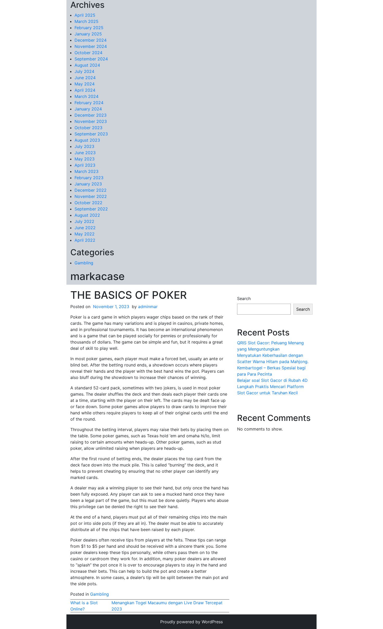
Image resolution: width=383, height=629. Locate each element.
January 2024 (88, 108)
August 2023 (87, 140)
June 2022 (85, 227)
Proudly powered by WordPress (191, 621)
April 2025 (85, 15)
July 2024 (84, 71)
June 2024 (85, 77)
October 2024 (88, 52)
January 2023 (88, 183)
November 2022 (91, 196)
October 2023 (88, 127)
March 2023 (86, 171)
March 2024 (86, 96)
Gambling (84, 262)
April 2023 (85, 165)
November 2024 (91, 46)
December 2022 (91, 190)
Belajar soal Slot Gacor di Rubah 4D (272, 380)
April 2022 (85, 240)
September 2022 (91, 208)
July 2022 (84, 221)
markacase (97, 276)
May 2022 (85, 233)
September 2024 (91, 58)
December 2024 (91, 40)
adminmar (148, 306)
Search (244, 298)
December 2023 (91, 115)
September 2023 (91, 133)
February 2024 (89, 102)
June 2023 (85, 152)
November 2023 (91, 121)
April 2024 (85, 90)
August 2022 (87, 215)
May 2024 (85, 83)
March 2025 (86, 21)
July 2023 (84, 146)
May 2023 (85, 158)
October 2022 (88, 202)
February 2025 (89, 27)
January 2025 (88, 33)
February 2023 (89, 177)
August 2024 (87, 65)
